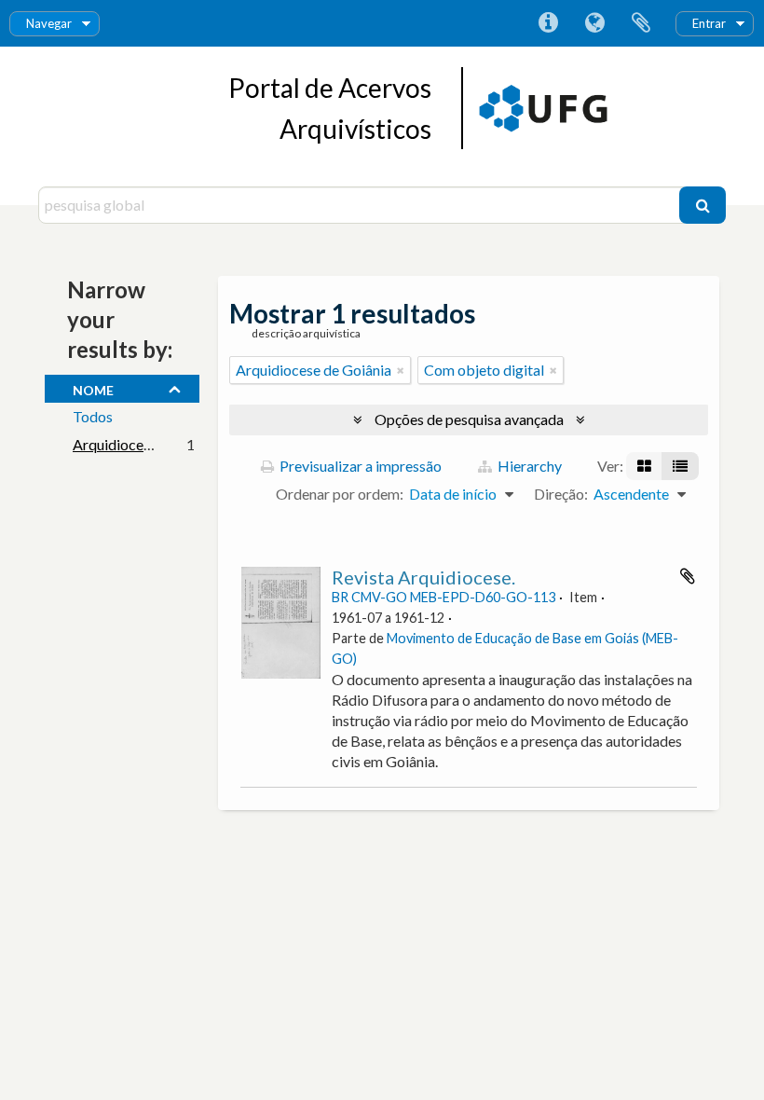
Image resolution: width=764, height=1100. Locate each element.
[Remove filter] (400, 370)
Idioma (594, 23)
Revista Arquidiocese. (423, 577)
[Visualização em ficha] (644, 466)
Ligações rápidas (548, 23)
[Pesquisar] (702, 205)
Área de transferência (641, 23)
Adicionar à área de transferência (687, 576)
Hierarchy (528, 465)
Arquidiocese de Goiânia (150, 444)
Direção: (561, 493)
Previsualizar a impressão (359, 465)
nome (93, 388)
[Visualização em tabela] (680, 466)
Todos (93, 416)
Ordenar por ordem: (339, 493)
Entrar (709, 23)
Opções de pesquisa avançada (469, 419)
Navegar (49, 23)
